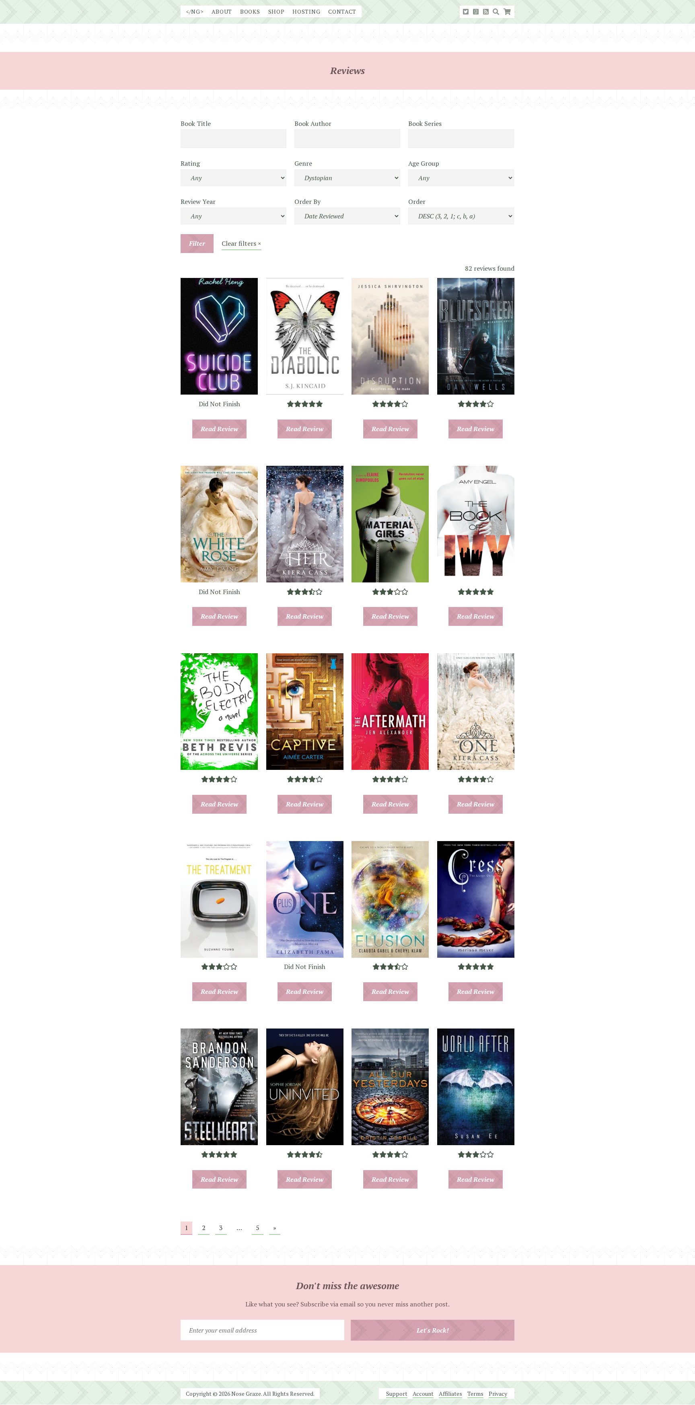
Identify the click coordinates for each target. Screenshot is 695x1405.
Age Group (423, 163)
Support (396, 1393)
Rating (190, 163)
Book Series (425, 123)
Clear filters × (241, 243)
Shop (276, 11)
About (222, 11)
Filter (197, 243)
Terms (475, 1393)
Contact (342, 11)
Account (423, 1393)
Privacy (498, 1393)
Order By (307, 201)
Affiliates (450, 1393)
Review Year (198, 201)
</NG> (195, 11)
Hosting (306, 11)
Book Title (196, 123)
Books (250, 11)
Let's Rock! (433, 1330)
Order (417, 201)
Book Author (312, 123)
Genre (303, 163)
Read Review (219, 428)
